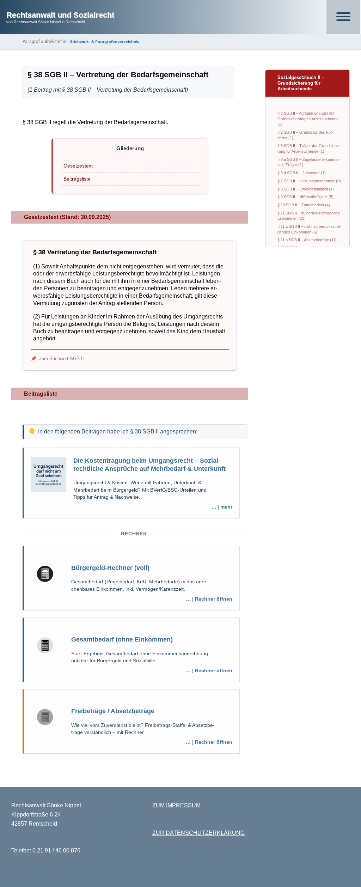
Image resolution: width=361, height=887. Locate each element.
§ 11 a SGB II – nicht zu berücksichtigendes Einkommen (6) (309, 229)
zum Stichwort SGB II (61, 358)
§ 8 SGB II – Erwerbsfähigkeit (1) (305, 189)
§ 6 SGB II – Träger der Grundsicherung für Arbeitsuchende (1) (308, 148)
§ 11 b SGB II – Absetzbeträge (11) (307, 240)
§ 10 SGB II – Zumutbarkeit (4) (303, 205)
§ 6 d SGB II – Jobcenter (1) (301, 173)
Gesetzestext (78, 166)
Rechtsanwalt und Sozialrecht (60, 15)
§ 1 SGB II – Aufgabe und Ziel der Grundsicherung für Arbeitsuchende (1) (307, 118)
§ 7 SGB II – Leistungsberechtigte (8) (309, 181)
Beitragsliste (77, 179)
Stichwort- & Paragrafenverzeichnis (104, 41)
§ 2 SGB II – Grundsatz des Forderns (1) (305, 135)
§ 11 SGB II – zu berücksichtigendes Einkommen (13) (308, 216)
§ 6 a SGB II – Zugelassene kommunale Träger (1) (308, 162)
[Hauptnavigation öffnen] (343, 17)
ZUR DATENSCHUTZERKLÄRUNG (198, 833)
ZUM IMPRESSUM (176, 805)
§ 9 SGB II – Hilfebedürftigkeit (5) (305, 197)
